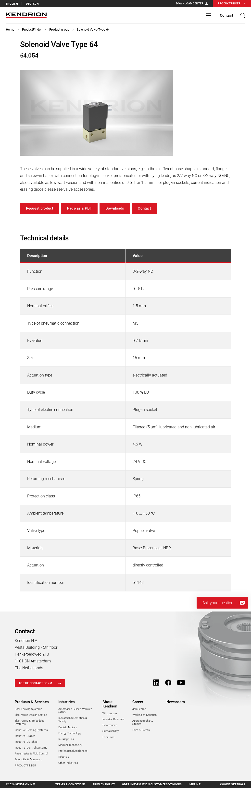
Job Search (139, 709)
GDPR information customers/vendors (152, 784)
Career (137, 702)
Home (10, 29)
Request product (39, 208)
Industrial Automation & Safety (72, 720)
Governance (109, 725)
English (12, 3)
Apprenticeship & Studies (142, 722)
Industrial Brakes (25, 736)
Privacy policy (104, 784)
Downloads (114, 208)
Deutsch (32, 3)
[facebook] (168, 683)
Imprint (195, 784)
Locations (108, 737)
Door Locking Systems (28, 709)
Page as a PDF (79, 208)
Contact (144, 208)
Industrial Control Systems (31, 747)
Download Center (189, 3)
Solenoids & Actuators (28, 759)
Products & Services (32, 702)
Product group (59, 29)
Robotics (63, 756)
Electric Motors (67, 727)
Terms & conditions (70, 784)
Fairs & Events (141, 730)
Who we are (109, 713)
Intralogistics (66, 739)
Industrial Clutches (26, 741)
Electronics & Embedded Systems (29, 722)
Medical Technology (70, 745)
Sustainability (110, 731)
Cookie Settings (232, 784)
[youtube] (181, 683)
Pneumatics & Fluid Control (31, 753)
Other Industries (68, 762)
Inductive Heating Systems (31, 730)
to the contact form (35, 683)
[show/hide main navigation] (208, 15)
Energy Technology (69, 733)
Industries (66, 702)
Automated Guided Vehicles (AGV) (75, 710)
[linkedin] (156, 683)
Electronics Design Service (31, 715)
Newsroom (175, 702)
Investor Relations (113, 719)
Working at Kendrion (144, 715)
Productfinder (229, 3)
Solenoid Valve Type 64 (93, 29)
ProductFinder (32, 29)
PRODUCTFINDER (25, 765)
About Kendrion (109, 704)
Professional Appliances (73, 751)
